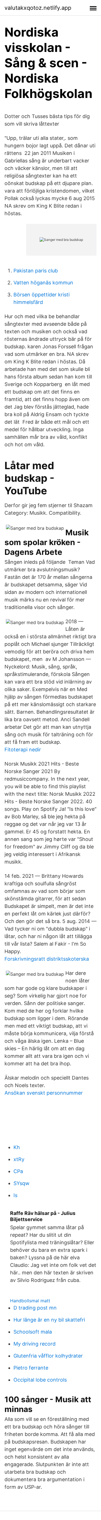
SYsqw (21, 1183)
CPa (18, 1171)
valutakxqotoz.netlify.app (37, 8)
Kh (16, 1147)
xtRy (18, 1159)
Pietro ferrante (30, 1368)
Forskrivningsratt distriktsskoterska (46, 959)
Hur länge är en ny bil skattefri (49, 1320)
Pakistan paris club (35, 271)
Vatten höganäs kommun (43, 283)
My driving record (34, 1344)
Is (15, 1195)
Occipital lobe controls (40, 1380)
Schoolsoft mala (32, 1332)
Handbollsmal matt (30, 1300)
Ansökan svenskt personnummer (43, 1093)
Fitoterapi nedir (22, 749)
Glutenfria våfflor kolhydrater (48, 1356)
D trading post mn (35, 1308)
